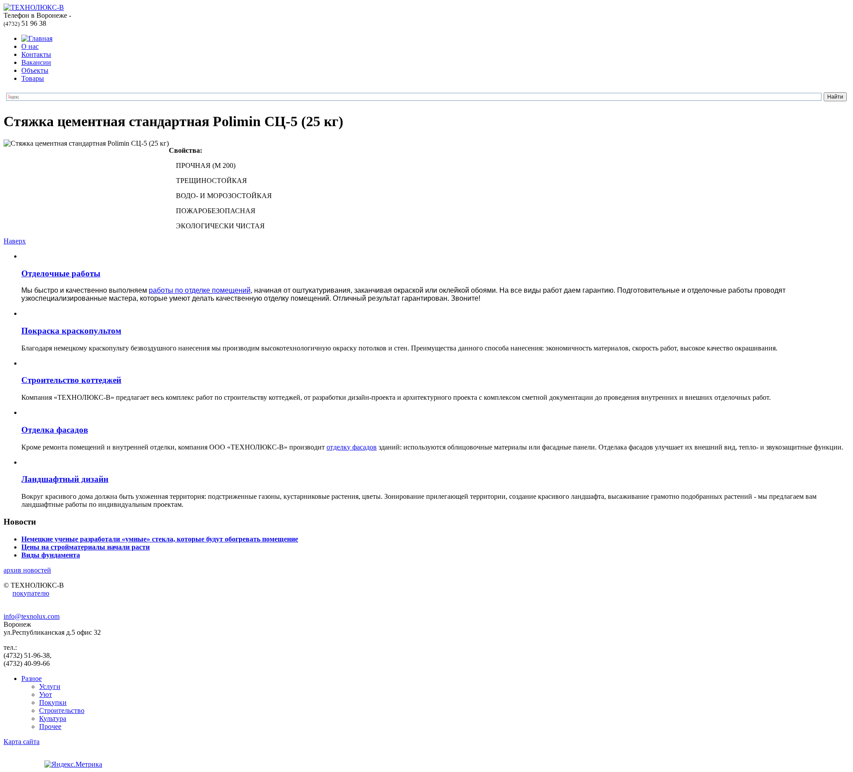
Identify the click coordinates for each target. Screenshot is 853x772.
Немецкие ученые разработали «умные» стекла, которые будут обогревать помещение (159, 539)
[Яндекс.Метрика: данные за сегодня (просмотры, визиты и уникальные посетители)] (73, 764)
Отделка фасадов (54, 429)
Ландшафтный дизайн (64, 479)
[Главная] (36, 38)
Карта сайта (22, 741)
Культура (52, 718)
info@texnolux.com (32, 616)
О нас (30, 46)
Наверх (15, 241)
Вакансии (36, 62)
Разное (31, 678)
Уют (45, 694)
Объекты (34, 70)
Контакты (36, 54)
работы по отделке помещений (200, 290)
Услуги (49, 686)
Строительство (61, 710)
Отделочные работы (60, 273)
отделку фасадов (352, 447)
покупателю (30, 593)
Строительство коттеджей (71, 380)
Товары (32, 78)
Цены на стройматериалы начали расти (85, 547)
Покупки (53, 702)
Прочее (50, 726)
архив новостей (27, 570)
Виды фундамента (50, 555)
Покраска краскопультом (71, 330)
